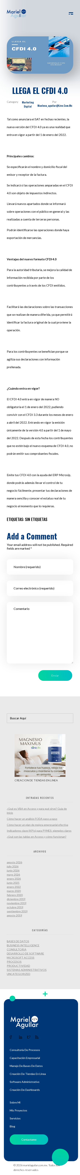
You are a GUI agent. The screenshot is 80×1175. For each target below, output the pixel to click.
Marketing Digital (28, 104)
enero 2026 (14, 878)
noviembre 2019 (16, 903)
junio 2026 (13, 870)
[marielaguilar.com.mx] (16, 14)
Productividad (18, 965)
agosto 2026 (14, 862)
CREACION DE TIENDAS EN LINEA (36, 780)
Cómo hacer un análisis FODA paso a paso (32, 818)
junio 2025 (13, 882)
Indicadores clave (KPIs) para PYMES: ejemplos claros (39, 830)
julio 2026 (12, 866)
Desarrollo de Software (25, 953)
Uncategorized (18, 974)
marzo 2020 (14, 891)
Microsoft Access (20, 957)
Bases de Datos (18, 941)
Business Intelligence (23, 945)
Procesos (14, 961)
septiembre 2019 (17, 911)
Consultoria (16, 949)
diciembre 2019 (16, 899)
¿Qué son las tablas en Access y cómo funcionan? (36, 836)
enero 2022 (14, 886)
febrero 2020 (15, 895)
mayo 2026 (13, 874)
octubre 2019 (15, 907)
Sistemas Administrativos (27, 969)
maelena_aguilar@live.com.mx (54, 105)
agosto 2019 (14, 915)
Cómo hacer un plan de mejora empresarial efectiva (37, 824)
